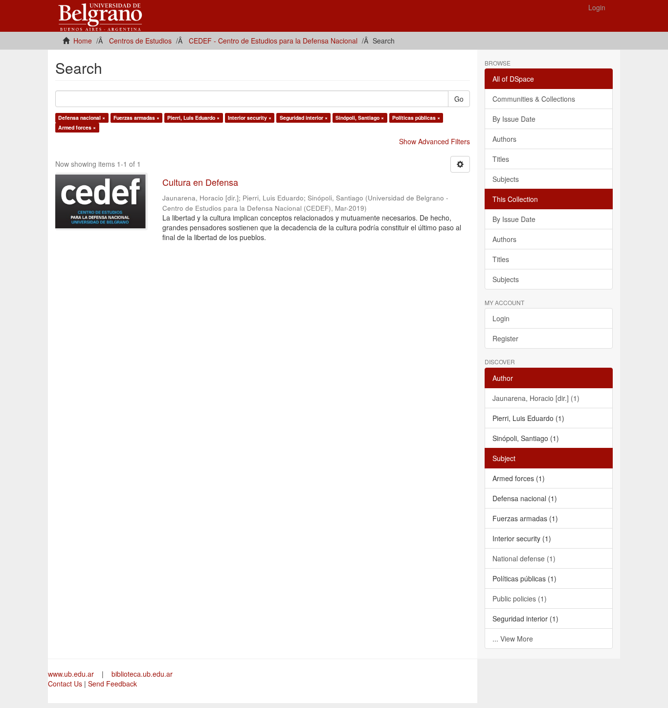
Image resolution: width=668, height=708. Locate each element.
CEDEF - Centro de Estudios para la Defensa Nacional (273, 40)
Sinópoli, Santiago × (359, 117)
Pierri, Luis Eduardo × (193, 117)
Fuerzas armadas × (136, 117)
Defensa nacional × (81, 117)
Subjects (505, 179)
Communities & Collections (533, 99)
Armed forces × (77, 127)
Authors (504, 139)
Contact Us (65, 683)
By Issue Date (513, 119)
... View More (512, 638)
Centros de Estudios (140, 40)
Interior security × (249, 117)
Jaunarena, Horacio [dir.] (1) (535, 398)
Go (459, 99)
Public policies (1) (519, 598)
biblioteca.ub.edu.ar (142, 674)
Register (505, 338)
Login (501, 318)
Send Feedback (112, 683)
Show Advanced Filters (434, 141)
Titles (500, 159)
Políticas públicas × (416, 117)
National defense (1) (524, 558)
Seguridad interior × (304, 117)
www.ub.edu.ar (72, 674)
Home (82, 40)
